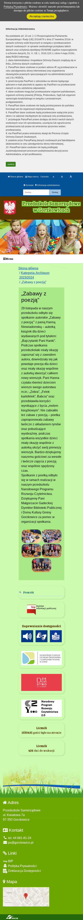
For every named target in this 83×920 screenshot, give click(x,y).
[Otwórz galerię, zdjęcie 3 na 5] (31, 551)
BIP (10, 861)
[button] (78, 237)
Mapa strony (33, 177)
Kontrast (29, 185)
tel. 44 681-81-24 (19, 838)
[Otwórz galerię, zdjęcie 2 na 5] (51, 536)
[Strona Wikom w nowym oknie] (12, 917)
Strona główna (16, 177)
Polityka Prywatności (22, 866)
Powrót (28, 592)
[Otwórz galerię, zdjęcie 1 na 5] (31, 536)
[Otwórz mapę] (26, 896)
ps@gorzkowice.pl (20, 842)
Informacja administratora (48, 185)
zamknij (11, 164)
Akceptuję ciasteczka (42, 16)
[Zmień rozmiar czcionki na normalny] (53, 176)
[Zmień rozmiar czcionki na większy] (62, 176)
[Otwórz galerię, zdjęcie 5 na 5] (41, 565)
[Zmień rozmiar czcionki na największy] (70, 176)
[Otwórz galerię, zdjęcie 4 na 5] (51, 551)
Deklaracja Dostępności (24, 870)
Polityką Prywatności (15, 6)
